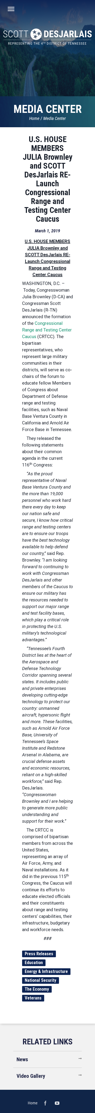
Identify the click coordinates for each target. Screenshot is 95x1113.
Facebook (45, 1103)
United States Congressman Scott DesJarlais (47, 36)
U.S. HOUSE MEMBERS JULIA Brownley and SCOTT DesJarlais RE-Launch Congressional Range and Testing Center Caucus (47, 179)
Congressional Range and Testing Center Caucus (47, 330)
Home (34, 118)
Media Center (54, 118)
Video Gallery (31, 1076)
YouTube (57, 1103)
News (22, 1059)
